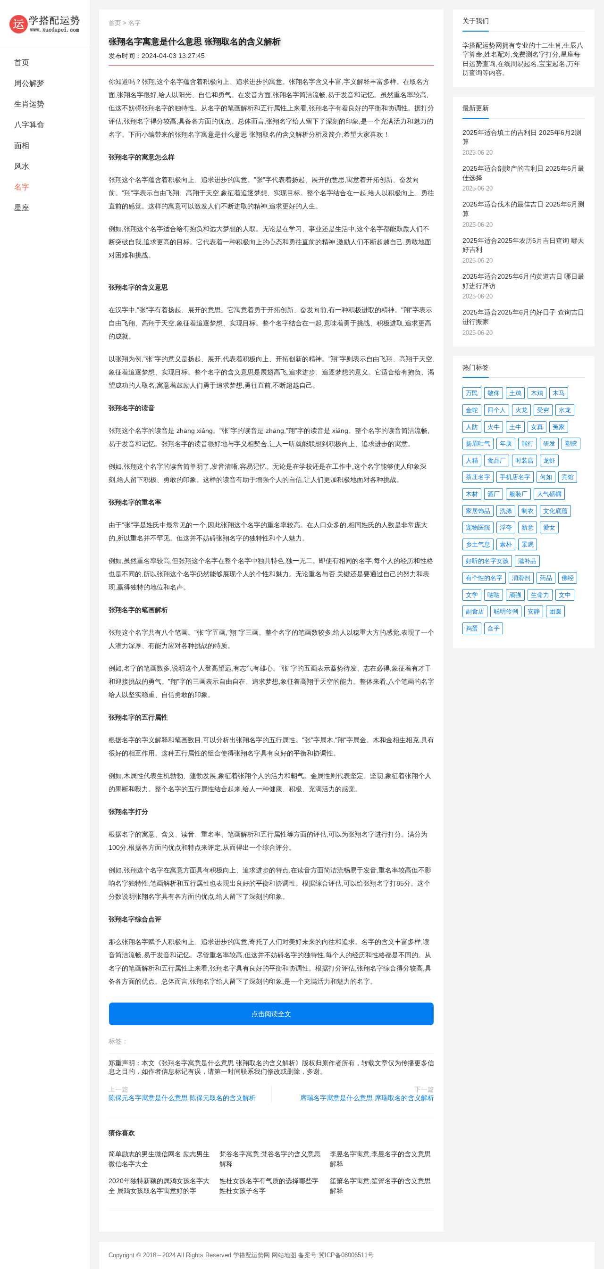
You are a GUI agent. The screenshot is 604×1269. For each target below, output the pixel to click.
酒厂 (493, 494)
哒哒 (493, 594)
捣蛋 (472, 628)
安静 (534, 611)
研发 (549, 443)
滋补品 (527, 560)
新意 (527, 527)
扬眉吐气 (478, 443)
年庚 (506, 443)
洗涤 (506, 510)
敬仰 (493, 393)
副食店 (475, 611)
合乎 (493, 628)
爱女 (549, 527)
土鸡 (515, 393)
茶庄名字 (478, 477)
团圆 (555, 611)
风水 (21, 166)
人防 (472, 427)
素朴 (506, 544)
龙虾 (549, 460)
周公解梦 (29, 83)
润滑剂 (521, 577)
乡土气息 (478, 544)
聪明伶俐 (506, 611)
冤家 (559, 427)
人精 (472, 460)
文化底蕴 (555, 510)
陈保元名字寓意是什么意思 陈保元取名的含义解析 (182, 1098)
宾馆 (568, 477)
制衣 (527, 510)
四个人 (496, 410)
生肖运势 (29, 104)
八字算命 (29, 125)
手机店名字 (515, 477)
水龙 (565, 410)
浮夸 (506, 527)
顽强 (515, 594)
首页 (21, 62)
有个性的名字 (484, 577)
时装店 (524, 460)
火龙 (521, 410)
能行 (527, 443)
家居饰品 (478, 510)
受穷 (543, 410)
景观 (527, 544)
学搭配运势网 (251, 1255)
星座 (21, 208)
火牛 (493, 427)
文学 (472, 594)
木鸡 (537, 393)
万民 (472, 393)
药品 (546, 577)
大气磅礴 (549, 494)
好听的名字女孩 (487, 560)
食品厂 (496, 460)
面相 (21, 145)
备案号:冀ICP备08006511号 (336, 1255)
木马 (559, 393)
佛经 (568, 577)
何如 (546, 477)
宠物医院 (478, 527)
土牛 (515, 427)
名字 (21, 187)
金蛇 (472, 410)
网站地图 (284, 1255)
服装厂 (518, 494)
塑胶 (571, 443)
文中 (565, 594)
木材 (472, 494)
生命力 (540, 594)
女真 (537, 427)
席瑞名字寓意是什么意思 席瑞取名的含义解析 (367, 1098)
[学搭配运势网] (44, 23)
